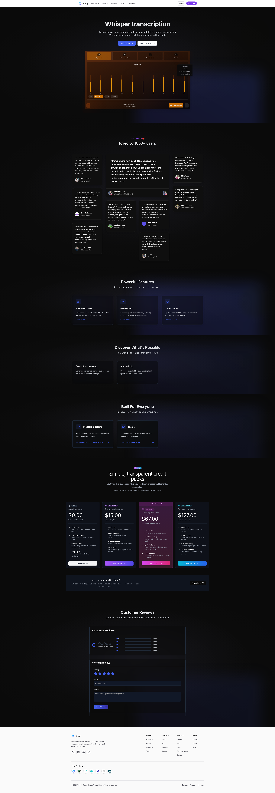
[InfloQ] (97, 771)
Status (179, 755)
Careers (165, 747)
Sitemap (201, 785)
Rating (96, 670)
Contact (165, 751)
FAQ (178, 743)
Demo (179, 747)
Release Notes (182, 751)
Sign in (181, 3)
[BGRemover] (79, 771)
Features (114, 4)
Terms (194, 743)
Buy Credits (117, 563)
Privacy (195, 739)
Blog (163, 743)
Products (94, 4)
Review (96, 689)
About (164, 739)
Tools (104, 4)
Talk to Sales (196, 583)
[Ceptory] (85, 771)
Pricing (123, 4)
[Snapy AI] (73, 771)
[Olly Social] (91, 771)
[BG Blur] (109, 771)
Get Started (125, 43)
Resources (132, 4)
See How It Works (147, 43)
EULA (194, 747)
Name (96, 679)
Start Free (81, 563)
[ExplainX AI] (103, 771)
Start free (191, 3)
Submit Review (101, 707)
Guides (180, 739)
